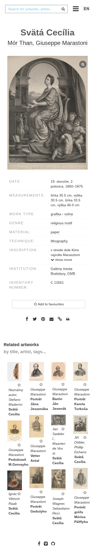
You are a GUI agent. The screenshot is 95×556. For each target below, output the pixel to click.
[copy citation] (68, 319)
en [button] (86, 9)
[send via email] (51, 319)
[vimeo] (47, 544)
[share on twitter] (34, 319)
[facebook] (40, 544)
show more (63, 260)
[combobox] (36, 9)
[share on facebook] (27, 319)
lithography (59, 241)
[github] (54, 544)
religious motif (61, 223)
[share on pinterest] (43, 319)
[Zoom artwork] (47, 113)
